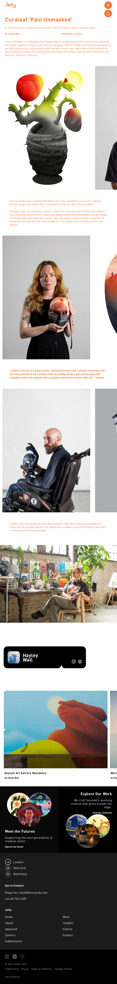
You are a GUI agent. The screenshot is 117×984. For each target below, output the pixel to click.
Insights (68, 923)
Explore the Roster (10, 788)
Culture (68, 929)
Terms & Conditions (41, 968)
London (15, 862)
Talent (9, 923)
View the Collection (68, 788)
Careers (10, 935)
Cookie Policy (12, 968)
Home (9, 917)
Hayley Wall (14, 33)
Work (66, 917)
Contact (68, 935)
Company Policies (63, 968)
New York (16, 868)
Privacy (25, 968)
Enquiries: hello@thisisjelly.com (26, 892)
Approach (11, 929)
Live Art (78, 33)
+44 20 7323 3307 (16, 899)
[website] (80, 661)
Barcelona (17, 874)
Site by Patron (12, 976)
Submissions (13, 941)
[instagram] (74, 661)
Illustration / (67, 33)
